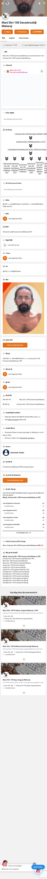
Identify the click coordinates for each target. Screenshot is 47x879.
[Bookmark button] (24, 626)
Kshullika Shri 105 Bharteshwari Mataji (16, 572)
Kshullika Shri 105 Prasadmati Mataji (15, 583)
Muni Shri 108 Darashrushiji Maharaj (15, 561)
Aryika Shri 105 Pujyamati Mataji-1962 (16, 569)
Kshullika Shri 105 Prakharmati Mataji (16, 574)
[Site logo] (7, 3)
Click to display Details (15, 345)
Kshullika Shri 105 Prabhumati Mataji (15, 580)
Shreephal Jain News (27, 438)
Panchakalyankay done (15, 480)
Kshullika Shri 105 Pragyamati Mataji (15, 578)
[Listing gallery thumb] (23, 308)
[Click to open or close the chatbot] (38, 870)
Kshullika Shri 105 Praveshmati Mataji (16, 576)
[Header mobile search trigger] (44, 3)
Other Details (24, 38)
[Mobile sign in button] (39, 3)
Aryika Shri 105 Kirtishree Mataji (14, 565)
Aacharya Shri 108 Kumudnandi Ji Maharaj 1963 (31, 168)
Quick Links (37, 867)
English (12, 38)
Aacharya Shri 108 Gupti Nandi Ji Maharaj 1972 (15, 168)
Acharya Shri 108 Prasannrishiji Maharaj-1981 (18, 559)
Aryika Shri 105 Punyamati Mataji (14, 567)
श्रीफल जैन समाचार (13, 420)
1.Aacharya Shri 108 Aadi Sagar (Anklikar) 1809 (30, 134)
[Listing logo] (5, 16)
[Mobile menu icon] (2, 3)
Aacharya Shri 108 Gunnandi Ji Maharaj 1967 (7, 168)
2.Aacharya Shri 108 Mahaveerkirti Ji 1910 (30, 142)
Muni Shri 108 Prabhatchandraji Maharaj (17, 563)
